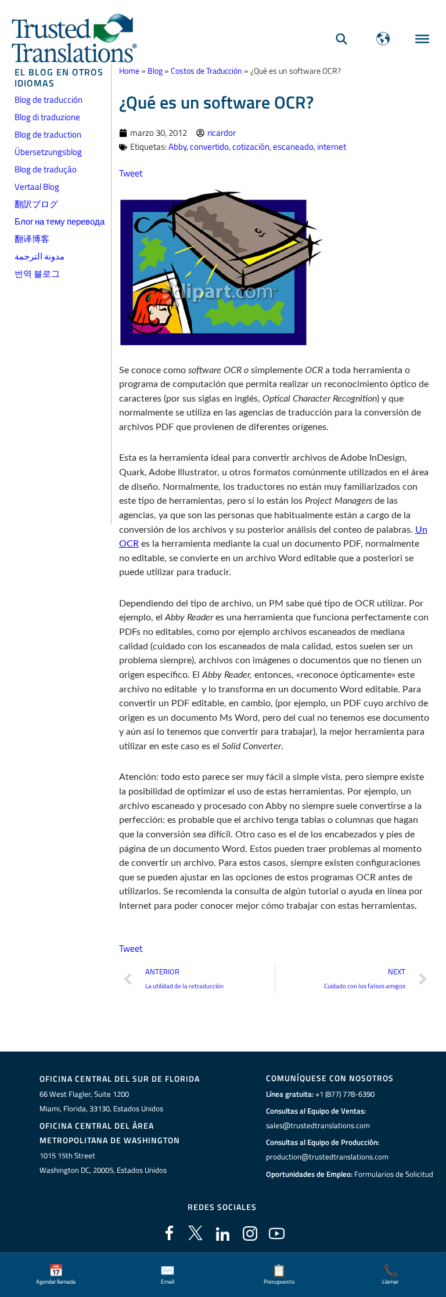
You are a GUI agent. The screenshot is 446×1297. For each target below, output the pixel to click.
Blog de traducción (48, 99)
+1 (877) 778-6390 (345, 1094)
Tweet (131, 172)
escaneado (293, 146)
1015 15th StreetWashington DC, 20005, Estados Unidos (103, 1163)
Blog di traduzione (47, 117)
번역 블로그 (37, 273)
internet (331, 146)
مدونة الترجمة (39, 256)
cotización (250, 146)
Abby (177, 146)
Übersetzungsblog (48, 151)
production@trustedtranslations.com (327, 1156)
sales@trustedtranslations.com (318, 1125)
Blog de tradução (46, 169)
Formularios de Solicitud (393, 1174)
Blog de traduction (48, 134)
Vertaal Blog (37, 186)
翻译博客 (32, 238)
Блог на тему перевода (60, 221)
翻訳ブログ (36, 204)
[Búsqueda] (341, 39)
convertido (209, 146)
